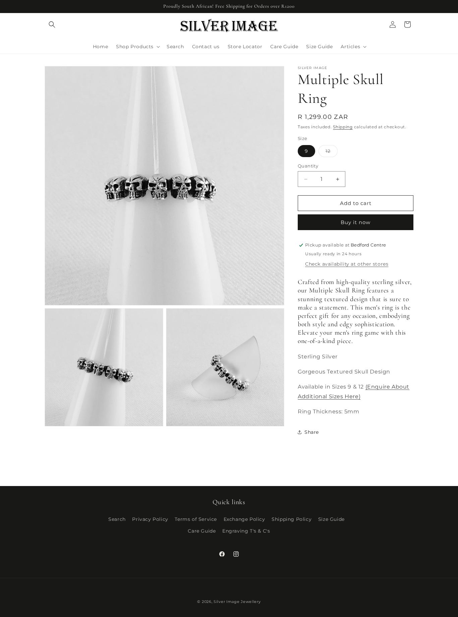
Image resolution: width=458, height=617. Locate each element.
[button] (52, 24)
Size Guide (331, 519)
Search (117, 519)
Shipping (343, 126)
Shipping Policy (291, 519)
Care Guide (202, 531)
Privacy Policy (150, 519)
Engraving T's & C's (246, 531)
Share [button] (311, 432)
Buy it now (355, 222)
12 (332, 152)
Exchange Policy (244, 519)
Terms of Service (196, 519)
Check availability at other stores (346, 264)
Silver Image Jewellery (237, 601)
